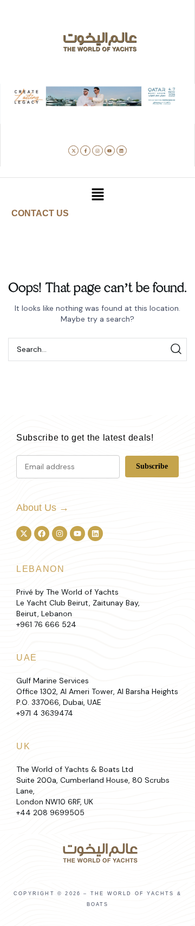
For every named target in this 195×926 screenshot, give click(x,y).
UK (23, 746)
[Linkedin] (121, 150)
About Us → (42, 507)
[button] (64, 118)
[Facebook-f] (85, 150)
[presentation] (17, 116)
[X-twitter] (73, 150)
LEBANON (40, 569)
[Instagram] (97, 150)
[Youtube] (110, 150)
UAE (26, 657)
